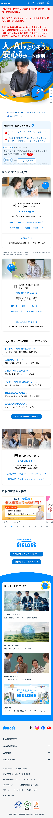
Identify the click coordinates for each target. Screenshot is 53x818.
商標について (32, 790)
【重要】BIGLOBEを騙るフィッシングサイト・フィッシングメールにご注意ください (27, 139)
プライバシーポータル (31, 779)
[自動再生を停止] (51, 103)
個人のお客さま (10, 738)
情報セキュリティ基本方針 (13, 790)
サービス (30, 3)
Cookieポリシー (9, 784)
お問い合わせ (8, 768)
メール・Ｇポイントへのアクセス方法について (27, 133)
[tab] (51, 90)
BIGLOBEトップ (9, 795)
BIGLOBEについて (17, 116)
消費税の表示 (21, 768)
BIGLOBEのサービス (18, 112)
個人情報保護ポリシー (11, 779)
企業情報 (40, 3)
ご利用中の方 (9, 759)
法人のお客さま (10, 745)
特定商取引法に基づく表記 (29, 784)
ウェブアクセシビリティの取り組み (17, 774)
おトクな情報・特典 (37, 112)
